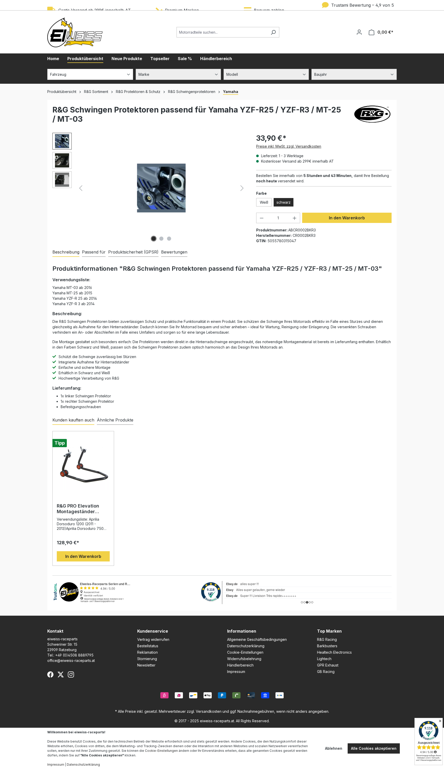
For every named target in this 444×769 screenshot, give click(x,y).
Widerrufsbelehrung (244, 659)
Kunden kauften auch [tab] (73, 420)
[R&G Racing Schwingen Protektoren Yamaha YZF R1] (161, 188)
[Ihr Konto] (359, 32)
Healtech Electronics (334, 652)
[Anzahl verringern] (261, 218)
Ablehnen (333, 748)
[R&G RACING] (372, 116)
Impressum (236, 671)
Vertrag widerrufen (153, 639)
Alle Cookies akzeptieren (373, 748)
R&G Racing (327, 639)
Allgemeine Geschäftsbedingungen (257, 639)
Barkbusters (327, 646)
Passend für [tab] (94, 252)
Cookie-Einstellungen (245, 652)
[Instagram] (71, 674)
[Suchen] (273, 32)
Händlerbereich (240, 665)
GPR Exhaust (327, 665)
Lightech (324, 659)
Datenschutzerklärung (245, 646)
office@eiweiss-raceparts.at (71, 660)
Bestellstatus (147, 646)
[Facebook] (50, 674)
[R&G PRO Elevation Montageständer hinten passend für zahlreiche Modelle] (83, 464)
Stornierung (147, 659)
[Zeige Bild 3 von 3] (169, 239)
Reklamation (147, 652)
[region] (149, 188)
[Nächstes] (242, 188)
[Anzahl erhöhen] (294, 218)
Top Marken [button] (329, 631)
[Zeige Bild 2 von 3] (161, 239)
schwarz (283, 202)
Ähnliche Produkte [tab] (115, 420)
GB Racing (326, 671)
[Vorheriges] (81, 188)
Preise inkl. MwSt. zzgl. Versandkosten (288, 146)
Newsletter (146, 665)
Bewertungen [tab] (174, 252)
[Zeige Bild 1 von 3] (154, 239)
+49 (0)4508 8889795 (74, 655)
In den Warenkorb (347, 217)
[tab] (65, 252)
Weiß (264, 202)
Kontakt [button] (55, 631)
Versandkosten (208, 711)
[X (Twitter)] (61, 674)
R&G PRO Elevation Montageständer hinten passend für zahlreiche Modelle (78, 508)
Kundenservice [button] (152, 631)
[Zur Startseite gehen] (75, 32)
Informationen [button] (241, 631)
